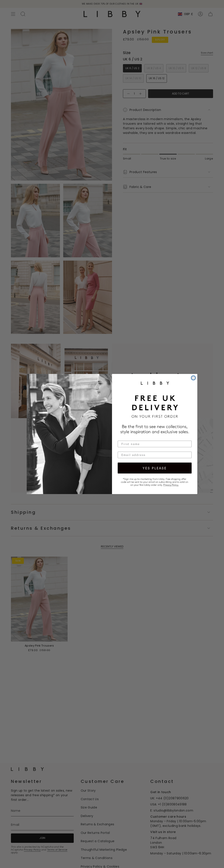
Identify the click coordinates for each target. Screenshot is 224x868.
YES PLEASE (155, 468)
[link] (155, 481)
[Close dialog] (193, 378)
